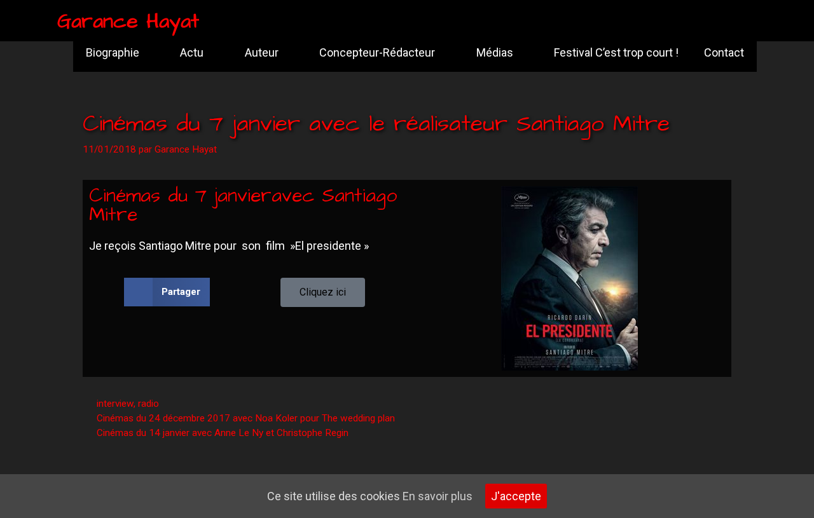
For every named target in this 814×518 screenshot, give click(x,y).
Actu (192, 52)
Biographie (112, 52)
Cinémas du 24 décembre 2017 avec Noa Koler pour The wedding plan (246, 418)
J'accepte (516, 496)
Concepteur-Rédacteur (377, 52)
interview (115, 403)
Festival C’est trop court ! (616, 52)
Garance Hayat (128, 21)
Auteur (262, 52)
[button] (167, 292)
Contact (724, 52)
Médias (494, 52)
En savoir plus (438, 496)
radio (148, 403)
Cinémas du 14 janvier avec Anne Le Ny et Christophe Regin (222, 433)
